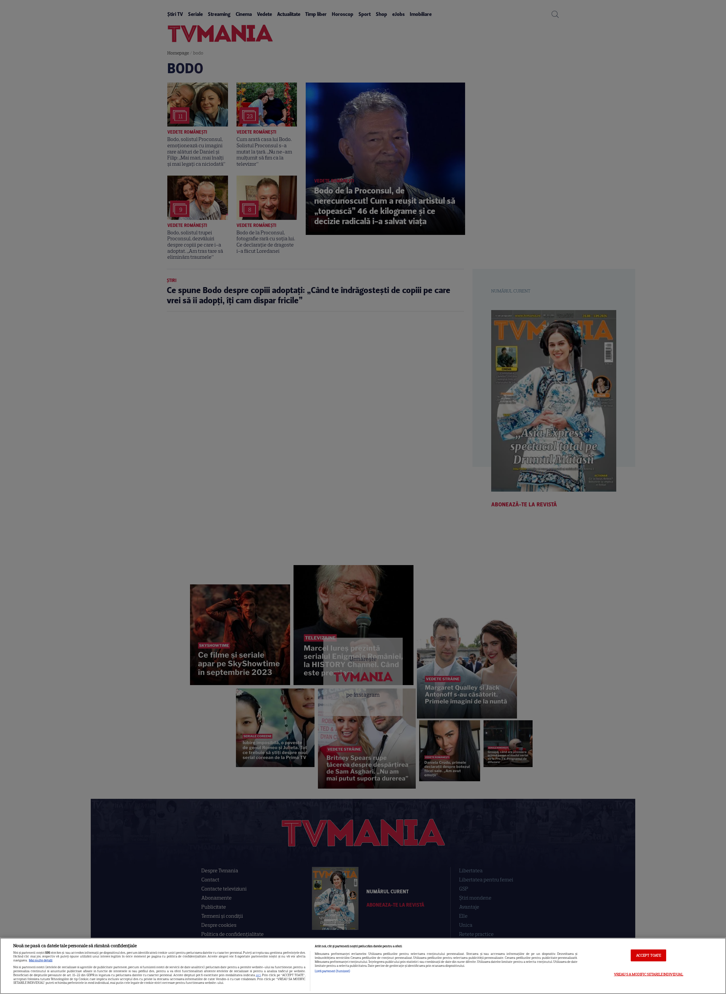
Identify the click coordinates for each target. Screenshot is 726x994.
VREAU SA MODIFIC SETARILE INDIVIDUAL (648, 974)
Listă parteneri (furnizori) (332, 971)
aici (258, 975)
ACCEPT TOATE (648, 955)
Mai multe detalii (40, 960)
